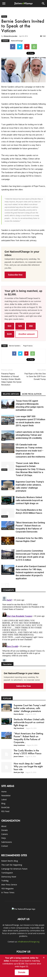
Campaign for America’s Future (14, 869)
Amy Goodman (19, 745)
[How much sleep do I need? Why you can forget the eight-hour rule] (6, 767)
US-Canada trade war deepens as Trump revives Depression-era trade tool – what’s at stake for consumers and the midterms (30, 450)
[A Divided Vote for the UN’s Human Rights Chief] (7, 541)
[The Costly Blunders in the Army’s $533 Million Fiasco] (7, 513)
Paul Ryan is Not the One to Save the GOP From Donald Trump (35, 376)
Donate (4, 830)
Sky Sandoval (19, 728)
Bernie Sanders (14, 346)
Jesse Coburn (19, 756)
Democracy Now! (8, 876)
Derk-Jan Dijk (19, 772)
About (3, 826)
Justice (4, 407)
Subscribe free (15, 275)
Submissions (6, 842)
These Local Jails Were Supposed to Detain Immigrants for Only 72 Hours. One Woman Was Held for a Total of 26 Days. (31, 469)
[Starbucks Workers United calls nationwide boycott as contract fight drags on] (7, 500)
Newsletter (6, 795)
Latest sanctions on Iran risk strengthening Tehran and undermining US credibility (30, 435)
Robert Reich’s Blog (9, 861)
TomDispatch (7, 872)
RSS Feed (5, 811)
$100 (9, 334)
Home (4, 791)
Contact (4, 846)
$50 (31, 326)
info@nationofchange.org (28, 941)
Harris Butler (19, 714)
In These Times (7, 892)
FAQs (3, 838)
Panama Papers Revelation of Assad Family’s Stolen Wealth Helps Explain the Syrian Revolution (11, 379)
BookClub (5, 807)
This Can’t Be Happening (11, 865)
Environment (6, 573)
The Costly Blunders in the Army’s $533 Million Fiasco (27, 752)
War (3, 439)
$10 (9, 326)
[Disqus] (23, 628)
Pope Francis (28, 346)
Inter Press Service (9, 884)
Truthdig (4, 880)
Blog (3, 803)
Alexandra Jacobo (10, 36)
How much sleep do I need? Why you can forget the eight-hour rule (28, 766)
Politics (4, 16)
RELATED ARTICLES (11, 394)
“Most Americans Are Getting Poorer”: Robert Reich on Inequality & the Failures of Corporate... (28, 738)
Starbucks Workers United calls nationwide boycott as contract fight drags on (29, 500)
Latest (4, 799)
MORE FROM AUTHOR (31, 394)
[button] (43, 3)
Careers (4, 834)
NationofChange (17, 41)
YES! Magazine (7, 888)
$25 (20, 326)
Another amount (26, 334)
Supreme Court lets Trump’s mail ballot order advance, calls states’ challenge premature (29, 708)
